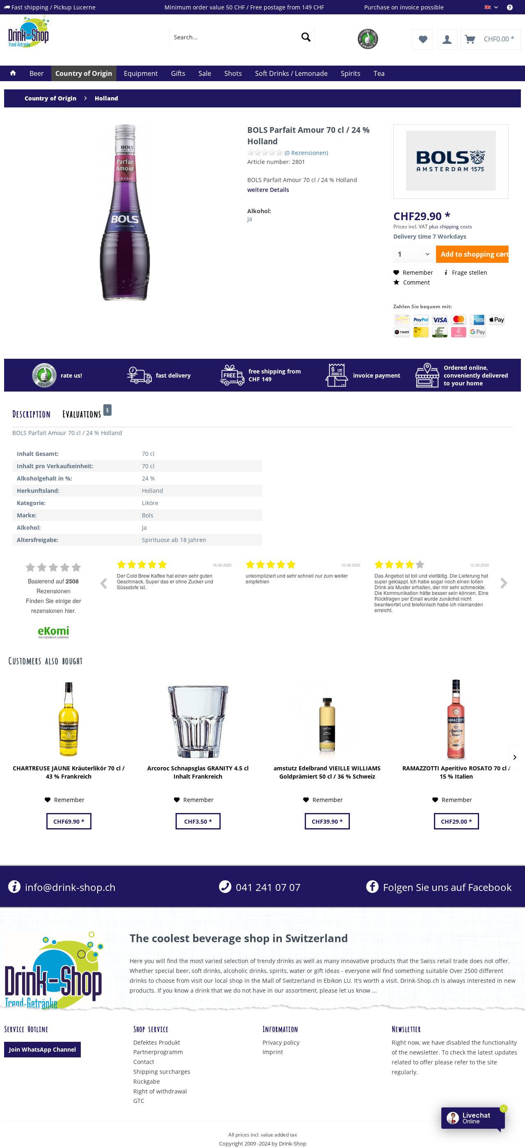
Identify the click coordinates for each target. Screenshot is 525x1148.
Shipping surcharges (161, 1071)
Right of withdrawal (160, 1091)
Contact (143, 1062)
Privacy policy (280, 1042)
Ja (249, 219)
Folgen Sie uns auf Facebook (446, 887)
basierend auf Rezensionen (53, 586)
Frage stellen (468, 272)
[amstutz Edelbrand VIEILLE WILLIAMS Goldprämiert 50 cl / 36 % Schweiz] (327, 719)
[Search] (306, 37)
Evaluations (85, 413)
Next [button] (504, 583)
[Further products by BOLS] (451, 161)
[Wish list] (423, 39)
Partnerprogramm (158, 1052)
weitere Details (268, 190)
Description (31, 413)
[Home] (13, 73)
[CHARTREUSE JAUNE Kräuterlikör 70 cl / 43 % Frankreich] (69, 719)
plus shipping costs (450, 226)
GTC (138, 1101)
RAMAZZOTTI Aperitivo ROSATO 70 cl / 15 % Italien (456, 772)
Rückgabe (146, 1081)
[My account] (447, 39)
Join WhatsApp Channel (42, 1049)
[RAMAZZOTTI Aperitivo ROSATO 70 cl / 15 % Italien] (456, 719)
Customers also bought (45, 660)
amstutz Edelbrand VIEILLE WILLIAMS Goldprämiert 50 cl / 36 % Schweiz (327, 772)
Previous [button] (103, 583)
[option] (175, 589)
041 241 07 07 (267, 887)
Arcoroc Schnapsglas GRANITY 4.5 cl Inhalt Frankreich (198, 772)
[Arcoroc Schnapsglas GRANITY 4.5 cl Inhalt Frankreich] (198, 719)
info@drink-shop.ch (69, 887)
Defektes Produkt (156, 1042)
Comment (416, 282)
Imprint (272, 1052)
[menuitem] (514, 7)
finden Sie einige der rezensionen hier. (53, 606)
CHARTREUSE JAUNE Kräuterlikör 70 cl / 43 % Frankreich (69, 772)
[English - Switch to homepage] (70, 31)
